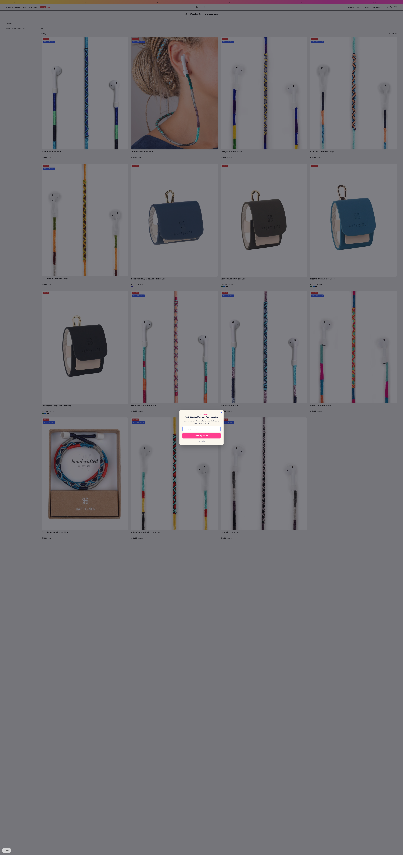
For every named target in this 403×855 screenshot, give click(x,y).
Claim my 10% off (201, 436)
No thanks (201, 441)
